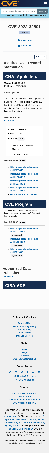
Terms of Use (24, 323)
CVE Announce (26, 380)
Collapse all (40, 57)
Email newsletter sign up (24, 359)
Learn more (9, 121)
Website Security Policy (24, 326)
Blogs (24, 352)
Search (42, 11)
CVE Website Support (24, 403)
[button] (45, 3)
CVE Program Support (23, 393)
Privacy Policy (25, 329)
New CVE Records (26, 376)
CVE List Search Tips (12, 15)
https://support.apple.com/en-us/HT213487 (24, 189)
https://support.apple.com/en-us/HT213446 (24, 168)
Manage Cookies (24, 336)
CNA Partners (24, 396)
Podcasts (24, 356)
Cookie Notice (24, 333)
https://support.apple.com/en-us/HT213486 (24, 182)
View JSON (26, 40)
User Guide (26, 46)
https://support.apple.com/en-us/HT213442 (24, 175)
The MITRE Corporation (19, 429)
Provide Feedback (36, 15)
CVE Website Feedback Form (24, 400)
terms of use (10, 416)
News (24, 349)
